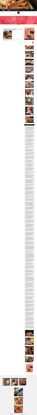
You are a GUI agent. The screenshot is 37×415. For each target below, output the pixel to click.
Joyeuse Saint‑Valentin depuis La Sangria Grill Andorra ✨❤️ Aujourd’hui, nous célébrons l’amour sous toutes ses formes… (30, 294)
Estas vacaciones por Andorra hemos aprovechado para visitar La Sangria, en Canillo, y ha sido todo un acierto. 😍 (30, 133)
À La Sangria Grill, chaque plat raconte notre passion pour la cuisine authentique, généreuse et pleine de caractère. (30, 274)
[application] (29, 33)
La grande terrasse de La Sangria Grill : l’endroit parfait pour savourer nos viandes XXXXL (29, 147)
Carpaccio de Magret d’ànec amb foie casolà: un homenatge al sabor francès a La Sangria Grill (30, 197)
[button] (29, 33)
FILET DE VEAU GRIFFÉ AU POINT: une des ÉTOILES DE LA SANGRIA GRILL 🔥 (30, 251)
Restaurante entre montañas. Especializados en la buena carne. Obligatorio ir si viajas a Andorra (29, 264)
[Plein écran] (33, 39)
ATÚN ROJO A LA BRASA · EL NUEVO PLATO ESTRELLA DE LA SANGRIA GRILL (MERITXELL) (30, 173)
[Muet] (32, 39)
